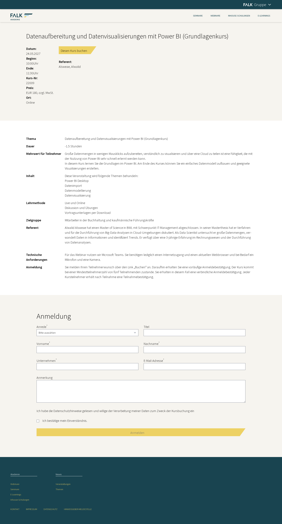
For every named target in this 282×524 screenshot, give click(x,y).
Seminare (198, 15)
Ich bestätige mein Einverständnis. (64, 421)
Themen (59, 489)
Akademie (15, 474)
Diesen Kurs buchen (74, 51)
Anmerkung (45, 378)
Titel (146, 327)
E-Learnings (264, 15)
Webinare (215, 15)
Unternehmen (47, 360)
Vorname (43, 343)
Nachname (152, 343)
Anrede (42, 326)
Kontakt (14, 509)
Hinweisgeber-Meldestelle (78, 509)
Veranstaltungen (63, 484)
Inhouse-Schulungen (239, 15)
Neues (59, 474)
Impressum (31, 509)
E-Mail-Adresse (154, 360)
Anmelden (137, 433)
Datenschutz (50, 509)
